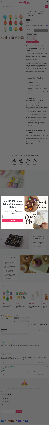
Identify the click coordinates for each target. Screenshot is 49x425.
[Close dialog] (46, 198)
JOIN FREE (13, 220)
